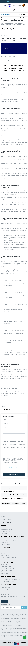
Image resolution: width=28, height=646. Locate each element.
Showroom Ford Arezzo (6, 570)
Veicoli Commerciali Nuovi (7, 544)
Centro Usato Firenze (6, 571)
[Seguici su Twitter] (3, 522)
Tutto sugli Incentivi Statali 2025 (8, 581)
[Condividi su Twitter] (4, 409)
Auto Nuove (3, 539)
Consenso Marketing (7, 453)
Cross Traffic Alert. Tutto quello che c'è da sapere (13, 503)
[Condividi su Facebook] (2, 409)
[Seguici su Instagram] (5, 522)
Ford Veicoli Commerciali (7, 552)
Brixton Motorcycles (5, 559)
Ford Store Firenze (5, 565)
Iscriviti (4, 601)
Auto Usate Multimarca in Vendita (9, 540)
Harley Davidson (4, 553)
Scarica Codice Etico (5, 587)
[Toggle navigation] (26, 14)
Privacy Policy (11, 642)
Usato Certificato (5, 555)
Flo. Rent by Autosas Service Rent (8, 557)
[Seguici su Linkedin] (10, 522)
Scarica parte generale (6, 589)
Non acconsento (15, 462)
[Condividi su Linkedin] (7, 409)
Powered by (11, 644)
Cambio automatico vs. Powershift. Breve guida (13, 495)
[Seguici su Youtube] (8, 522)
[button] (14, 453)
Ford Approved (4, 542)
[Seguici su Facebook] (1, 522)
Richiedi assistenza (5, 531)
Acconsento (6, 462)
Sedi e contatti (4, 528)
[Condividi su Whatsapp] (9, 409)
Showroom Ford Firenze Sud (7, 568)
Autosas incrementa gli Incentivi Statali (10, 579)
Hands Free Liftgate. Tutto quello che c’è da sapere (14, 488)
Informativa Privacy (11, 454)
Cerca (24, 607)
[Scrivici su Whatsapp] (24, 637)
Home (2, 28)
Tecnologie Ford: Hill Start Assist (10, 491)
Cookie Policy (5, 642)
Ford (2, 550)
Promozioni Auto (14, 474)
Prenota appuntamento (6, 529)
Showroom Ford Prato (6, 566)
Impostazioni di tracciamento (20, 642)
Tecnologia (14, 28)
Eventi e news (8, 28)
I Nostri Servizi (4, 533)
